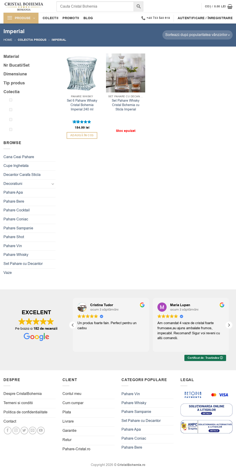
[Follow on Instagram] (16, 430)
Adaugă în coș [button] (82, 135)
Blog (88, 18)
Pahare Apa (13, 192)
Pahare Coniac (15, 219)
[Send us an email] (32, 430)
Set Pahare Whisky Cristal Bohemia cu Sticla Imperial (125, 105)
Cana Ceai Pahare (18, 157)
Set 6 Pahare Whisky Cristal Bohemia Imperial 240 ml (82, 105)
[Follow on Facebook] (8, 430)
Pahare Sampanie (18, 228)
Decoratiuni (12, 183)
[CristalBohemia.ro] (26, 6)
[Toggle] (53, 184)
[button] (219, 6)
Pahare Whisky (15, 254)
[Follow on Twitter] (24, 430)
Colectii (50, 18)
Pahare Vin (12, 246)
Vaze (7, 272)
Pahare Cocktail (16, 210)
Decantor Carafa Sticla (22, 174)
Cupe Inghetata (16, 165)
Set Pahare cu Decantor (23, 263)
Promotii (70, 18)
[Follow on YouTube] (41, 430)
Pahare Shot (13, 237)
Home (7, 40)
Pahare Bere (13, 201)
